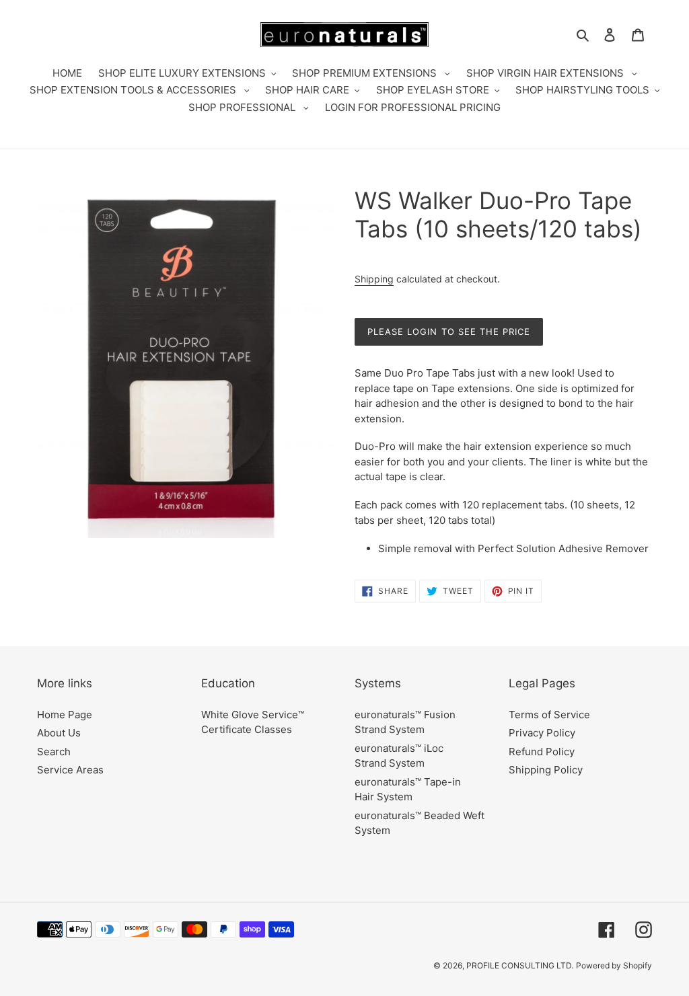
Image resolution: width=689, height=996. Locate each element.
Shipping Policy (546, 769)
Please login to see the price (448, 331)
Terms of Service (549, 714)
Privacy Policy (542, 732)
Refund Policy (542, 751)
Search (54, 751)
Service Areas (70, 769)
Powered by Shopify (614, 965)
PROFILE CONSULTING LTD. (519, 965)
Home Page (64, 714)
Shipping (374, 278)
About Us (59, 732)
